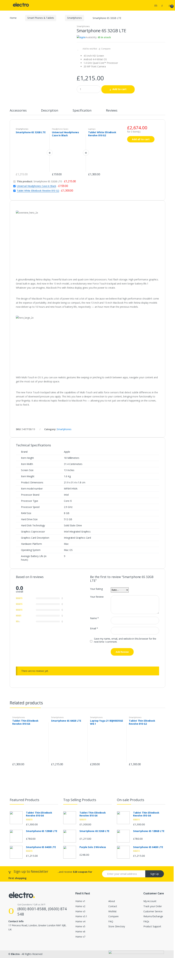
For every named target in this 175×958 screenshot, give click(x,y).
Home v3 (80, 911)
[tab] (18, 112)
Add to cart (119, 89)
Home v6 (80, 931)
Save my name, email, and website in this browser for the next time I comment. (125, 640)
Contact (112, 906)
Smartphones (74, 17)
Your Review (96, 596)
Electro (15, 954)
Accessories (18, 110)
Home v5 (80, 926)
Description (49, 110)
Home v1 (80, 901)
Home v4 (80, 921)
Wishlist (112, 911)
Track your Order (152, 906)
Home (13, 17)
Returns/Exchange (153, 916)
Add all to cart (141, 139)
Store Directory (116, 926)
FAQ (110, 921)
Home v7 (80, 936)
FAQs (146, 921)
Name (94, 618)
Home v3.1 (81, 916)
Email (94, 628)
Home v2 (80, 906)
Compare (106, 48)
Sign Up (154, 873)
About (111, 901)
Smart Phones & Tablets (40, 17)
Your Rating (96, 588)
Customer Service (153, 911)
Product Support (152, 926)
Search (156, 5)
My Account (149, 901)
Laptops (91, 129)
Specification (82, 110)
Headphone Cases (60, 129)
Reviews (111, 110)
